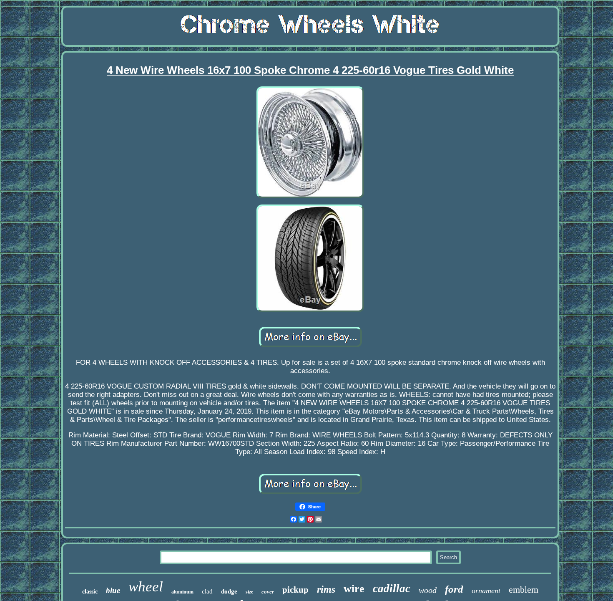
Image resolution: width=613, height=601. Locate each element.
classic (90, 591)
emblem (523, 589)
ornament (486, 590)
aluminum (182, 592)
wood (428, 590)
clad (207, 591)
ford (454, 589)
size (249, 592)
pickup (295, 590)
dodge (229, 591)
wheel (145, 586)
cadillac (391, 588)
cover (267, 591)
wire (354, 589)
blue (113, 590)
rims (326, 589)
